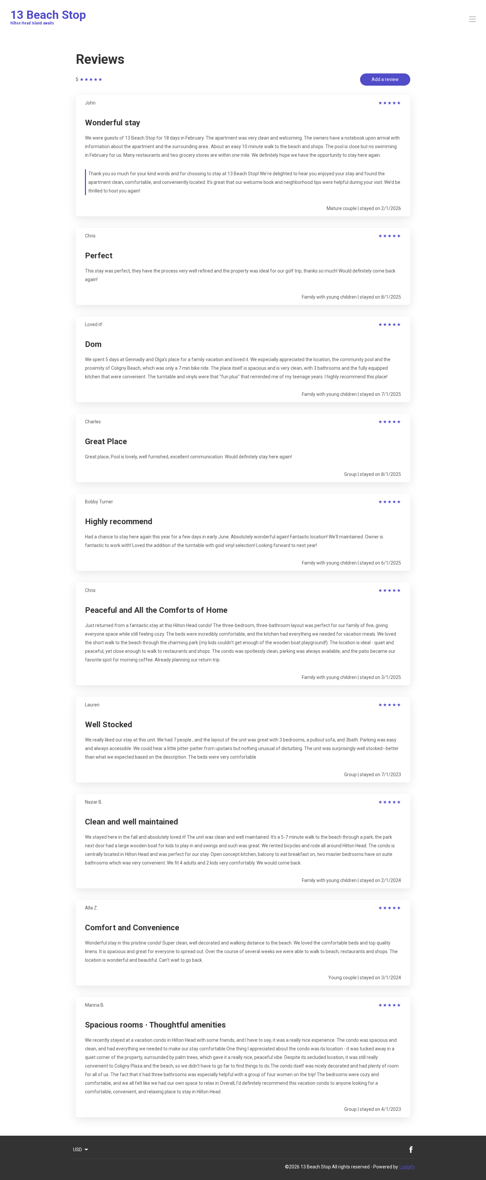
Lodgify (407, 1166)
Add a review (385, 79)
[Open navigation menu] (472, 19)
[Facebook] (411, 1150)
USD (77, 1149)
